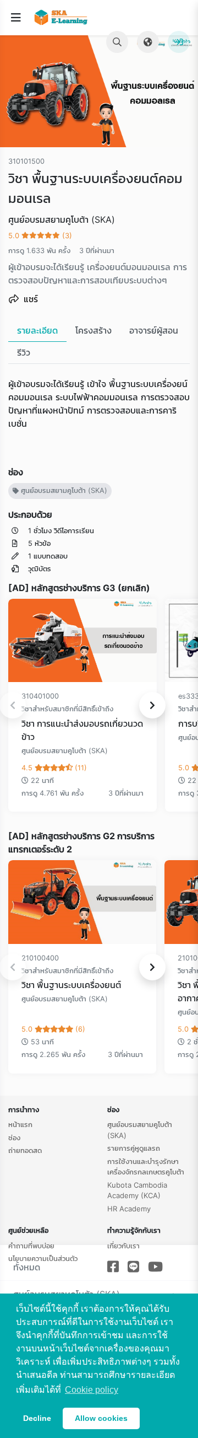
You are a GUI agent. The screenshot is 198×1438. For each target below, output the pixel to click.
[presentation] (152, 705)
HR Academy (129, 1208)
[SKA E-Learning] (63, 18)
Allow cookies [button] (101, 1418)
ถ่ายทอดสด (25, 1150)
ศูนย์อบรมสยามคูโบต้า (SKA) (63, 490)
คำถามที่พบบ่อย (31, 1245)
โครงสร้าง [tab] (93, 330)
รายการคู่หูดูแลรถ (133, 1148)
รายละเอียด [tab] (37, 330)
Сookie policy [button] (91, 1389)
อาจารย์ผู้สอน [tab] (153, 330)
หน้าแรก (20, 1124)
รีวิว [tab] (23, 352)
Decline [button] (37, 1418)
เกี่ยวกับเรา (123, 1245)
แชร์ (29, 298)
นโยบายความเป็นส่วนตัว (43, 1258)
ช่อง (14, 1137)
